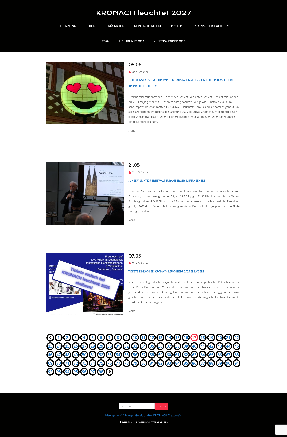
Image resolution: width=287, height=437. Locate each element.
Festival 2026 (68, 26)
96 (84, 371)
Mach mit (178, 26)
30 (109, 346)
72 (76, 363)
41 (203, 346)
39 (186, 346)
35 (152, 346)
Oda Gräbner (140, 72)
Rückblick (116, 26)
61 (177, 354)
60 (169, 354)
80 (143, 363)
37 (169, 346)
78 (126, 363)
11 (143, 337)
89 (220, 363)
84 (177, 363)
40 (194, 346)
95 (76, 371)
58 (152, 354)
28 (93, 346)
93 (59, 371)
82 (160, 363)
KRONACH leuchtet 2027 (143, 13)
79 (135, 363)
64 (203, 354)
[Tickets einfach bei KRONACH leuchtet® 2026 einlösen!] (85, 284)
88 (211, 363)
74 (93, 363)
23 (50, 346)
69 (50, 363)
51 (93, 354)
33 (135, 346)
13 (160, 337)
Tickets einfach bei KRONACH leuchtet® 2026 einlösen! (166, 271)
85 (186, 363)
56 (135, 354)
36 (160, 346)
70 (59, 363)
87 (203, 363)
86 (194, 363)
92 (50, 371)
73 (84, 363)
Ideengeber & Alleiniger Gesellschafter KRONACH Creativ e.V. (143, 415)
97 (93, 371)
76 (109, 363)
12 (152, 337)
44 (228, 346)
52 (101, 354)
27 (84, 346)
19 (211, 337)
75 (101, 363)
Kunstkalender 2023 (169, 41)
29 (101, 346)
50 (84, 354)
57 (143, 354)
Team (106, 41)
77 (118, 363)
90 (228, 363)
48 (67, 354)
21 (228, 337)
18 (203, 337)
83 (169, 363)
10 (135, 337)
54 (118, 354)
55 (126, 354)
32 (126, 346)
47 (59, 354)
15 (177, 337)
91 (237, 363)
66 (220, 354)
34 (143, 346)
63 (194, 354)
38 (177, 346)
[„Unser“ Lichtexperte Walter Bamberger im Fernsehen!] (85, 193)
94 (67, 371)
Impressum (128, 422)
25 (67, 346)
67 (228, 354)
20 (220, 337)
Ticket (93, 26)
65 (211, 354)
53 (109, 354)
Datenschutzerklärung (153, 422)
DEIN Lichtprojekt (147, 26)
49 (76, 354)
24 (59, 346)
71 (67, 363)
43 (220, 346)
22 (237, 337)
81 (152, 363)
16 (186, 337)
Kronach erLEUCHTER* (212, 26)
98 (101, 371)
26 (76, 346)
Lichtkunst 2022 (131, 41)
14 (169, 337)
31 (118, 346)
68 (237, 354)
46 (50, 354)
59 (160, 354)
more (131, 130)
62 (186, 354)
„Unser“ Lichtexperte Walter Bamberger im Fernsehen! (166, 180)
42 (211, 346)
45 (237, 346)
